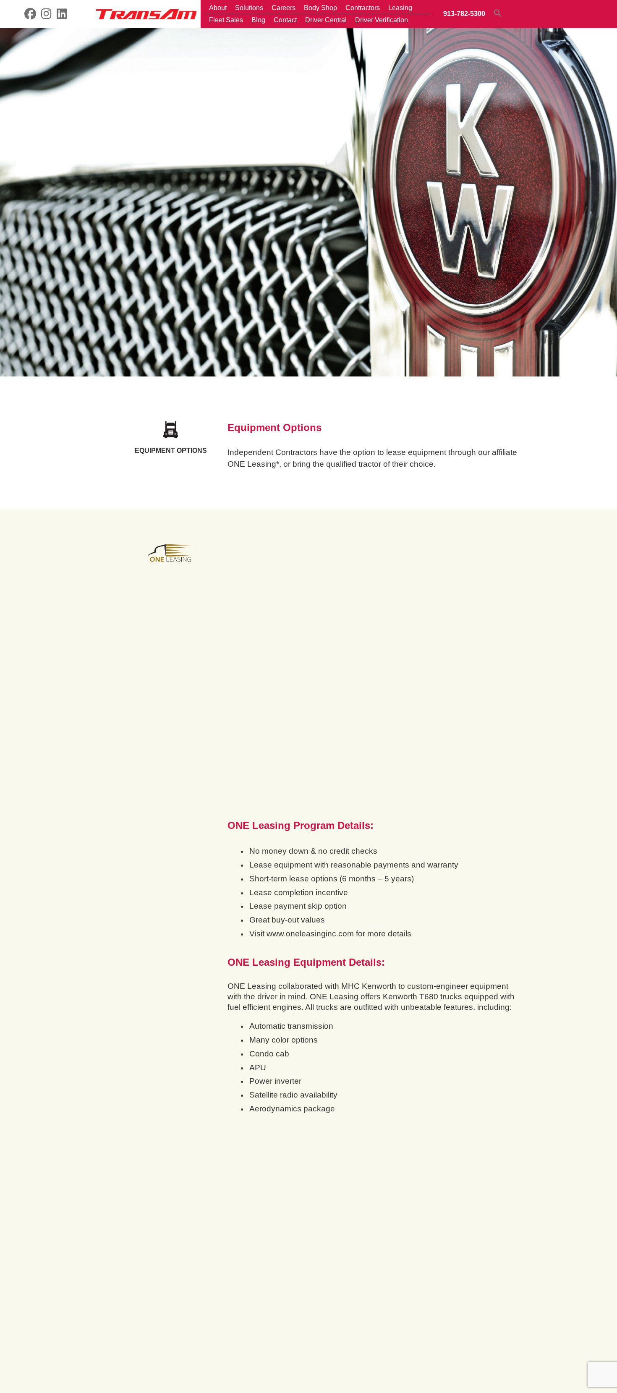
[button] (498, 13)
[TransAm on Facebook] (30, 15)
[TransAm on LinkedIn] (62, 15)
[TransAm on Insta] (46, 15)
